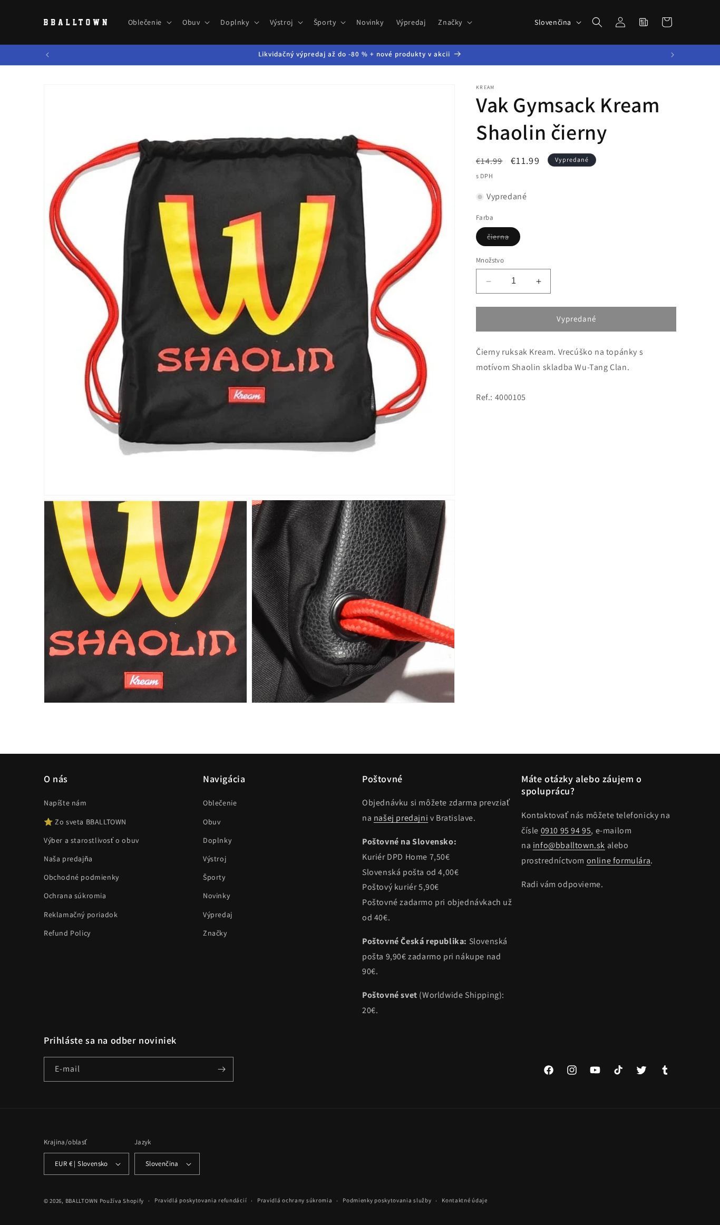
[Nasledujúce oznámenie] (672, 55)
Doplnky (217, 840)
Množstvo (490, 260)
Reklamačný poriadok (81, 914)
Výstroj (214, 858)
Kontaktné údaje (465, 1200)
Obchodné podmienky (81, 877)
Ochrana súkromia (75, 895)
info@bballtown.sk (569, 845)
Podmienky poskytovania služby (387, 1200)
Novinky (216, 895)
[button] (149, 22)
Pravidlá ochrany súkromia (295, 1200)
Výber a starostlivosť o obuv (91, 840)
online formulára (619, 860)
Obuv (211, 822)
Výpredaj (217, 914)
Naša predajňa (68, 858)
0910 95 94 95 (566, 830)
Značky (215, 933)
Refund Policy (67, 933)
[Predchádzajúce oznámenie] (47, 55)
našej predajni (401, 817)
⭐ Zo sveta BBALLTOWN (85, 822)
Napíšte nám (65, 803)
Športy (214, 877)
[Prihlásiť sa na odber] (221, 1069)
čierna (503, 239)
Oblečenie (220, 803)
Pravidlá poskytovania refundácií (200, 1200)
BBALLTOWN (81, 1200)
